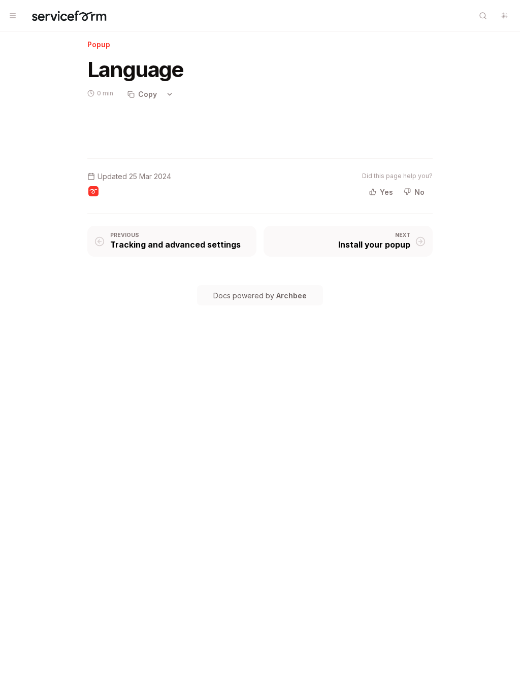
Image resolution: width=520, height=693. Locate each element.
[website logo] (69, 16)
